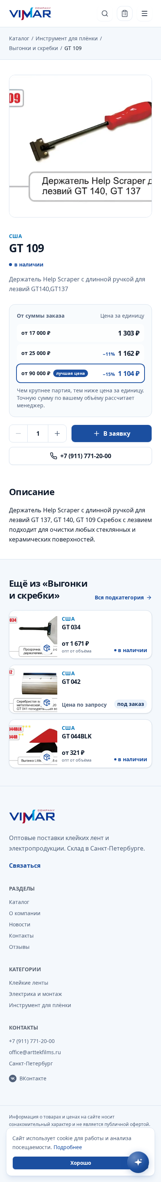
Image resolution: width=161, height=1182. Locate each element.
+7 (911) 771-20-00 (85, 456)
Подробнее (68, 1147)
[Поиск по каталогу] (104, 13)
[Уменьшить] (18, 433)
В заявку (116, 433)
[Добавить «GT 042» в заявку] (47, 702)
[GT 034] (80, 634)
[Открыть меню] (144, 13)
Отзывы (19, 946)
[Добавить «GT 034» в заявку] (47, 648)
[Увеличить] (57, 433)
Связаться (24, 865)
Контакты (21, 935)
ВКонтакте (32, 1078)
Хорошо (80, 1162)
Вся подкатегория (119, 597)
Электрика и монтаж (35, 993)
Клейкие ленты (28, 982)
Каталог (19, 38)
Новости (19, 924)
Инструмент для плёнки (67, 38)
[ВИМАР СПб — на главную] (30, 13)
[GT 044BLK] (80, 744)
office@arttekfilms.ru (35, 1052)
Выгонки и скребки (33, 48)
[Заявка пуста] (125, 13)
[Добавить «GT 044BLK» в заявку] (47, 757)
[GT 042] (80, 689)
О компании (24, 913)
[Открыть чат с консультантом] (138, 1162)
